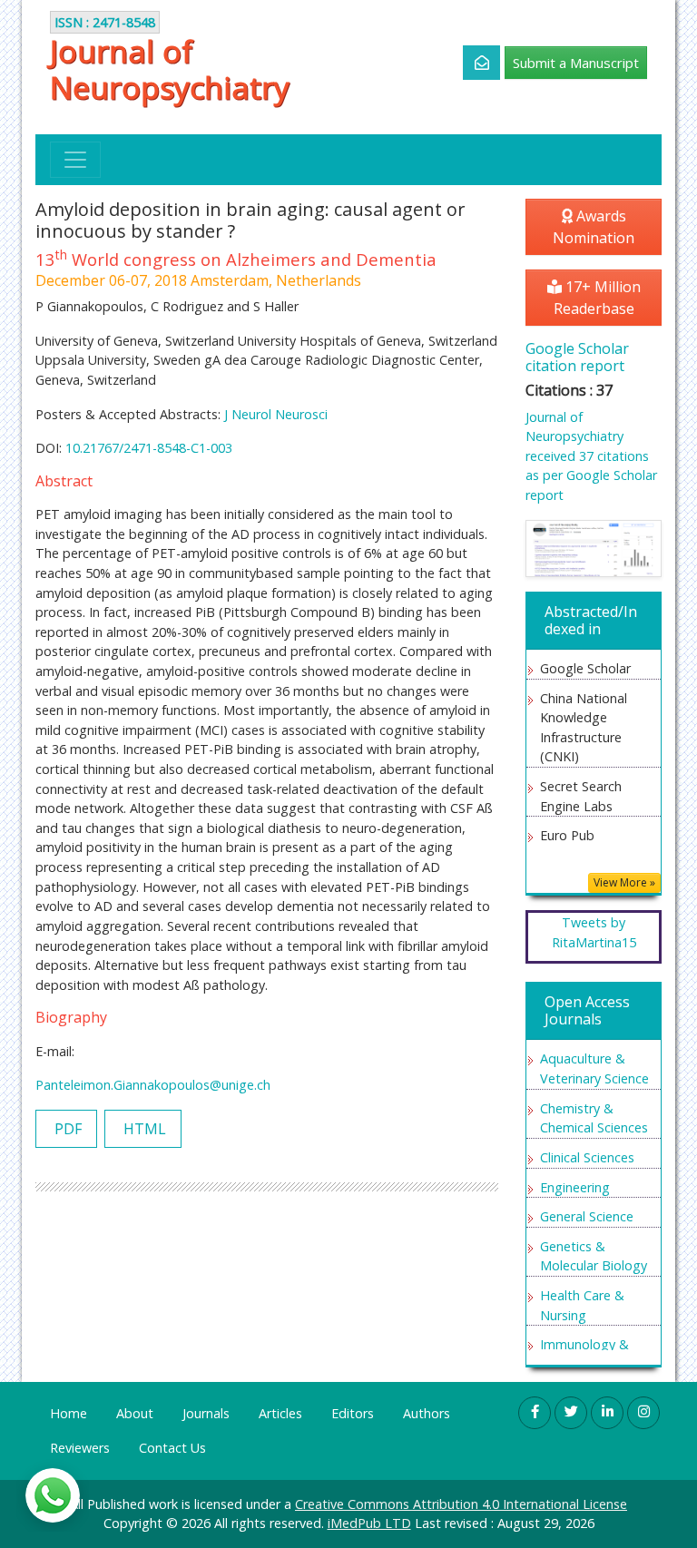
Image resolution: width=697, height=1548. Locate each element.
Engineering (575, 1187)
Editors (352, 1413)
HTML (143, 1129)
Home (68, 1413)
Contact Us (172, 1447)
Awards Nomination (593, 227)
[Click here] (471, 62)
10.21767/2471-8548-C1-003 (148, 447)
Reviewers (80, 1447)
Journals (206, 1413)
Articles (280, 1413)
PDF (66, 1129)
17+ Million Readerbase (597, 297)
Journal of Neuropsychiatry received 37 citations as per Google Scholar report (591, 456)
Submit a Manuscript (576, 63)
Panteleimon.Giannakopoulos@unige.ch (152, 1084)
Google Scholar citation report (577, 357)
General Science (586, 1216)
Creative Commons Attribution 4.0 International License (461, 1504)
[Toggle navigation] (75, 160)
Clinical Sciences (587, 1157)
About (134, 1413)
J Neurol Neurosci (276, 414)
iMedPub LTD (369, 1523)
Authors (426, 1413)
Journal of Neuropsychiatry (170, 69)
